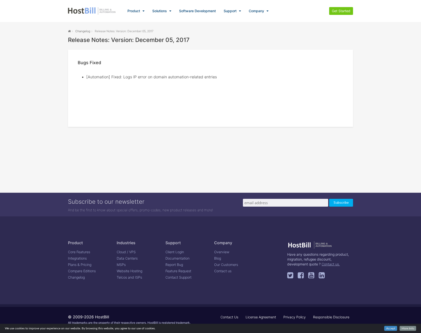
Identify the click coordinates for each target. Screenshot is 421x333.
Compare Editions (82, 271)
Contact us (222, 271)
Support (230, 11)
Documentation (177, 258)
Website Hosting (129, 271)
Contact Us (229, 317)
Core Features (79, 252)
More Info (408, 328)
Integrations (77, 258)
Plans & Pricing (79, 264)
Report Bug (174, 264)
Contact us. (331, 264)
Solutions (159, 11)
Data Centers (127, 258)
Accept (390, 328)
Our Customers (226, 264)
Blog (217, 258)
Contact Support (178, 277)
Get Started (341, 11)
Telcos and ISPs (129, 277)
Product (133, 11)
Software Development (197, 11)
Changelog (82, 31)
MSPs (121, 264)
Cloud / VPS (126, 252)
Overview (221, 252)
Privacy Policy (294, 317)
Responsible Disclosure (331, 317)
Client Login (174, 252)
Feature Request (178, 271)
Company (256, 11)
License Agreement (261, 317)
